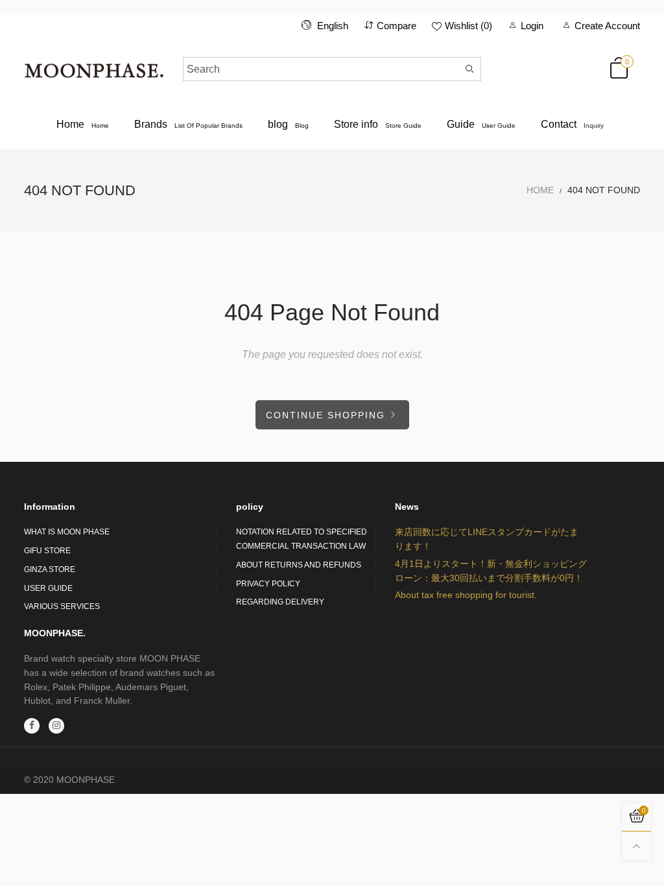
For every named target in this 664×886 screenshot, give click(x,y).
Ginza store (49, 569)
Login (532, 25)
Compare (396, 25)
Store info (377, 124)
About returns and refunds (298, 564)
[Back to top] (636, 846)
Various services (62, 606)
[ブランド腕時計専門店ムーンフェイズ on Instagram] (56, 726)
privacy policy (268, 583)
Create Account (607, 25)
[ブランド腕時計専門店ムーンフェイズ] (93, 67)
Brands (188, 124)
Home (82, 124)
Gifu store (47, 550)
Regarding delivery (280, 601)
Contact (572, 124)
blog (288, 124)
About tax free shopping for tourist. (466, 595)
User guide (48, 588)
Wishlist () (468, 25)
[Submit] (469, 69)
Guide (481, 124)
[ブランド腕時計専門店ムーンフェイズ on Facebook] (32, 726)
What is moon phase (67, 531)
